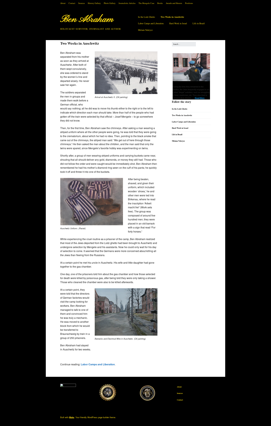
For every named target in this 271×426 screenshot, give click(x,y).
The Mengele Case (146, 3)
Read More (200, 98)
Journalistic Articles (127, 3)
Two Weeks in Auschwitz (172, 17)
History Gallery (94, 3)
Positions (189, 3)
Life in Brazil (199, 23)
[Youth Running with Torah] (192, 80)
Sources (81, 3)
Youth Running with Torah (187, 83)
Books (160, 3)
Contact (72, 3)
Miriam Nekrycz (145, 29)
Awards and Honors (174, 3)
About (63, 3)
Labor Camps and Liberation (151, 23)
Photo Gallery (110, 3)
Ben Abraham (86, 19)
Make (71, 417)
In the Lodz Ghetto (146, 16)
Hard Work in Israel (178, 23)
